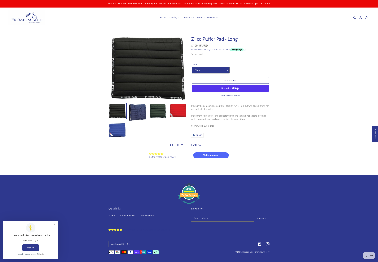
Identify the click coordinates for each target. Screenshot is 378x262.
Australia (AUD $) (119, 244)
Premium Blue (247, 252)
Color (194, 64)
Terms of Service (128, 215)
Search (112, 215)
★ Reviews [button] (375, 134)
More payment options (230, 95)
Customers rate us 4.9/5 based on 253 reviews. (147, 230)
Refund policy (147, 215)
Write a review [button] (211, 155)
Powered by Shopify (261, 252)
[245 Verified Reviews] (189, 205)
